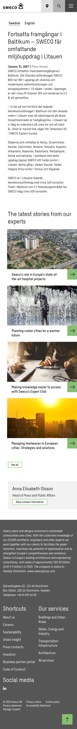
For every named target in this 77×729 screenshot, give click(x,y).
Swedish (14, 23)
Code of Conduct (14, 669)
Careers (8, 625)
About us (9, 617)
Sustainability (12, 632)
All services (46, 660)
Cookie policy (53, 701)
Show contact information (30, 501)
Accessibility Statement (38, 705)
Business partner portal (19, 662)
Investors (9, 654)
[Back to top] (67, 719)
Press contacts (13, 647)
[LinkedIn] (72, 518)
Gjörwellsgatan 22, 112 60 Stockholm (25, 586)
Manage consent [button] (11, 709)
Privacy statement (12, 705)
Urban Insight (12, 639)
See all (15, 464)
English (30, 23)
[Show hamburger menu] (71, 6)
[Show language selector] (47, 6)
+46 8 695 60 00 (26, 595)
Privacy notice (34, 701)
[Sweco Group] (13, 6)
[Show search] (59, 6)
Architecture (47, 653)
